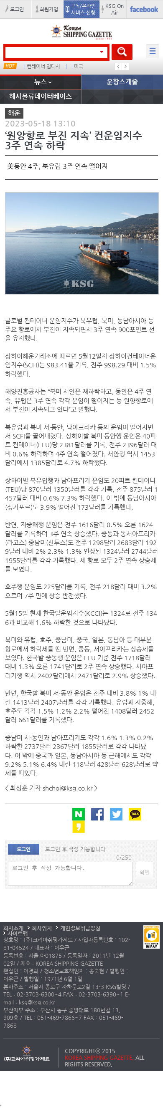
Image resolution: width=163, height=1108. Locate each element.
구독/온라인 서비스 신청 (83, 9)
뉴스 (40, 82)
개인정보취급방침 (80, 928)
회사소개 (13, 928)
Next (125, 66)
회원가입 (49, 9)
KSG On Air (114, 9)
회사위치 (42, 928)
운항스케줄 (122, 82)
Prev (118, 66)
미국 (78, 66)
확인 (145, 872)
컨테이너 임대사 (43, 66)
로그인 (17, 9)
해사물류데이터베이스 (40, 96)
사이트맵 (18, 933)
